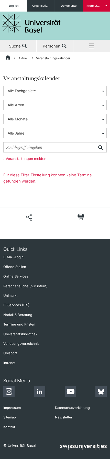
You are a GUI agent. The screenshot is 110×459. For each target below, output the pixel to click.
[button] (29, 217)
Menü (91, 46)
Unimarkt (10, 295)
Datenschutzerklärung (72, 408)
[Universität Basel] (31, 23)
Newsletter (63, 417)
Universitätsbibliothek (20, 334)
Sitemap (9, 417)
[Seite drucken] (81, 217)
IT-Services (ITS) (16, 305)
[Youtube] (70, 392)
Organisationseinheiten (43, 5)
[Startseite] (8, 58)
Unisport (10, 353)
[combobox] (55, 91)
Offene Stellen (14, 267)
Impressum (12, 408)
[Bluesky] (101, 392)
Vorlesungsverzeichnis (21, 343)
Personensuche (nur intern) (25, 286)
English (13, 5)
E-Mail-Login (13, 257)
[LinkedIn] (39, 392)
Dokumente (68, 5)
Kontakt (9, 427)
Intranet (9, 363)
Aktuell (23, 58)
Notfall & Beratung (17, 315)
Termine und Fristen (19, 324)
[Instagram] (9, 392)
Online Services (15, 276)
